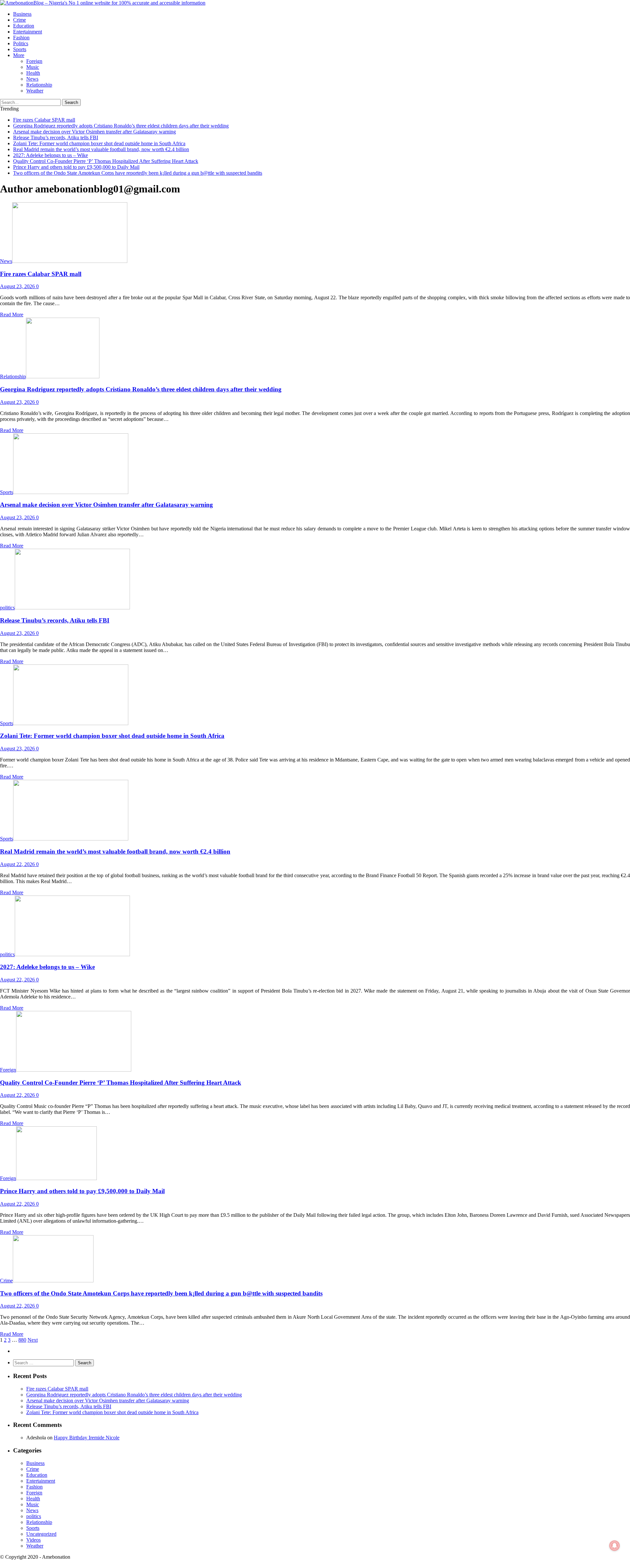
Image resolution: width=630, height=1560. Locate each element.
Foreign (34, 61)
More (18, 55)
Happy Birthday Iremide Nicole (86, 1437)
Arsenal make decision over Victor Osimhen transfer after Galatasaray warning (94, 131)
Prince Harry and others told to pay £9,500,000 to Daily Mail (76, 167)
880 (22, 1340)
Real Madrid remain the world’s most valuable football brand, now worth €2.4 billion (101, 149)
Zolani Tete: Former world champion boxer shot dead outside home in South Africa (99, 143)
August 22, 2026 (17, 864)
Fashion (21, 37)
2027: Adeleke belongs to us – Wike (50, 155)
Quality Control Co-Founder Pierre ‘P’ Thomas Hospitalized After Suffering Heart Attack (105, 161)
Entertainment (27, 31)
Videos (33, 1540)
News (32, 79)
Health (33, 73)
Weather (34, 90)
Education (23, 26)
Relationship (39, 85)
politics (20, 43)
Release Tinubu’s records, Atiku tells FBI (55, 137)
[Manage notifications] (614, 1545)
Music (32, 67)
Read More (11, 314)
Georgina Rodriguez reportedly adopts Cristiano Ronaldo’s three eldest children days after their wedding (121, 125)
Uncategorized (41, 1534)
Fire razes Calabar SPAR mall (44, 120)
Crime (19, 20)
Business (22, 14)
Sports (19, 49)
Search (71, 102)
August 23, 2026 (17, 286)
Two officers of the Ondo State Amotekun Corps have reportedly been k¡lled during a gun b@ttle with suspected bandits (137, 173)
